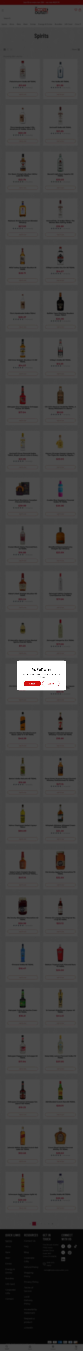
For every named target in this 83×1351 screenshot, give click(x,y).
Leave (51, 683)
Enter (32, 683)
